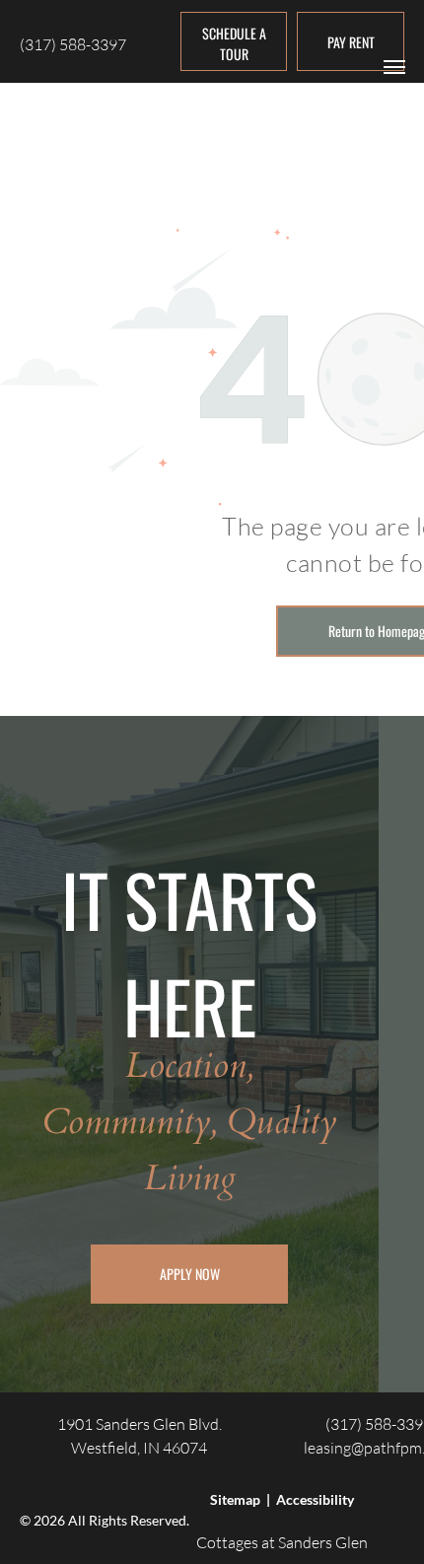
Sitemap (235, 1499)
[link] (350, 41)
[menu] (394, 67)
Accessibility (315, 1499)
